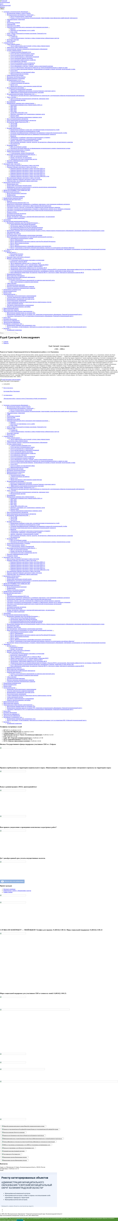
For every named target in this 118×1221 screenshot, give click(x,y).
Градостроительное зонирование (16, 300)
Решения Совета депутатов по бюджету (18, 257)
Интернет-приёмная (9, 889)
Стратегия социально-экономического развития (21, 288)
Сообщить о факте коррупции (16, 218)
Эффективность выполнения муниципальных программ (27, 92)
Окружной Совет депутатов (11, 164)
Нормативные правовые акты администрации (20, 103)
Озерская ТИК (11, 35)
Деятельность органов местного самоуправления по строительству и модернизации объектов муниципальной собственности (47, 95)
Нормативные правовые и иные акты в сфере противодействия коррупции (29, 205)
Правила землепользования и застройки (18, 306)
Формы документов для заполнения (21, 157)
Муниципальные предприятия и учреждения (20, 15)
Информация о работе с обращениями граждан (17, 890)
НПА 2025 (13, 106)
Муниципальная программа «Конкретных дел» (21, 94)
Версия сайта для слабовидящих (14, 881)
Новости (12, 28)
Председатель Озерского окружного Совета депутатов (23, 165)
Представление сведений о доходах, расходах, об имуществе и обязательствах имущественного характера (41, 142)
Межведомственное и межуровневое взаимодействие (26, 86)
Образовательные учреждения (16, 19)
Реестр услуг (14, 84)
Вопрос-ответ (7, 292)
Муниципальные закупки (17, 100)
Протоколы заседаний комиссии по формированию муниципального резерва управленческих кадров (40, 148)
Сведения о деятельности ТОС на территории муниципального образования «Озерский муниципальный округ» (40, 316)
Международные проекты (11, 309)
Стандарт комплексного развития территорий (20, 297)
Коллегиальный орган (9, 291)
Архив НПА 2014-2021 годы (18, 112)
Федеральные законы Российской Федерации (23, 226)
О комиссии (13, 36)
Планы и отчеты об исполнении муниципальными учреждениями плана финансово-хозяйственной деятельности (43, 18)
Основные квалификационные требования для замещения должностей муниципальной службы (38, 133)
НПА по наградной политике (19, 156)
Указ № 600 (13, 123)
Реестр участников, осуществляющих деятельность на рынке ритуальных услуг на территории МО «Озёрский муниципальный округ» (47, 327)
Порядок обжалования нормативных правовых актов (26, 117)
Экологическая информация (11, 322)
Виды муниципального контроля (16, 193)
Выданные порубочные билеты (16, 77)
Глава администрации (13, 44)
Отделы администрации (14, 50)
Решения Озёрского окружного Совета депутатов (21, 167)
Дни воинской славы (13, 232)
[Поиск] (17, 333)
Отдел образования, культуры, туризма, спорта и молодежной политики (31, 66)
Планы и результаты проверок (16, 196)
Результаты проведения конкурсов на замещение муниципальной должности (33, 134)
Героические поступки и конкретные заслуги (23, 159)
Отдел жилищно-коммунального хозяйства (23, 60)
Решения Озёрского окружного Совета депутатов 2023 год (27, 173)
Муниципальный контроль (11, 192)
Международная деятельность (16, 275)
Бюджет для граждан (16, 255)
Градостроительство (9, 294)
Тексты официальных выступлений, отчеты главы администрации (30, 46)
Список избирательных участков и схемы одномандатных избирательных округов (34, 38)
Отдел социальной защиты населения (21, 58)
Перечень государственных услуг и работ (22, 30)
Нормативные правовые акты (12, 289)
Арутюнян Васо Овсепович (11, 391)
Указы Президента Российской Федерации (23, 224)
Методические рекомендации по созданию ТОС (21, 313)
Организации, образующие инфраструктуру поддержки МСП (28, 268)
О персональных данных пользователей (22, 153)
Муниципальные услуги (14, 80)
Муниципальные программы (15, 87)
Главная (5, 341)
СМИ (8, 21)
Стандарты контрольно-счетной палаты (18, 188)
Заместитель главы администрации (17, 47)
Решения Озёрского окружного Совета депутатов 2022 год (27, 174)
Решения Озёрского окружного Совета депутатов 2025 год (27, 170)
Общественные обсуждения (15, 75)
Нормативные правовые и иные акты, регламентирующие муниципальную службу (35, 129)
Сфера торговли (11, 283)
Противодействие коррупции (12, 199)
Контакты (6, 328)
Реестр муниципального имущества (17, 119)
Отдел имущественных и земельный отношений (24, 56)
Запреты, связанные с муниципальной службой (24, 140)
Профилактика (11, 195)
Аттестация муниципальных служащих (18, 150)
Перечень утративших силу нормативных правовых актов (27, 114)
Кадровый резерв (12, 145)
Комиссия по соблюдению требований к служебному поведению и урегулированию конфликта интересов (38, 204)
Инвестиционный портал (10, 308)
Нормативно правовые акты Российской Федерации (22, 223)
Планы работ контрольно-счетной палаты (19, 185)
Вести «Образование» (16, 240)
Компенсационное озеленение (16, 78)
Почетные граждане (13, 39)
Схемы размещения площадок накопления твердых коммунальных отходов (29, 302)
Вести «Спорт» (14, 244)
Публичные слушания (13, 22)
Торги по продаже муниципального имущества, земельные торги (29, 98)
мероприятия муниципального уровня (21, 238)
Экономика (6, 250)
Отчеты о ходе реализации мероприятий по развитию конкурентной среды (32, 280)
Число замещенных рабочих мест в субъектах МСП (25, 263)
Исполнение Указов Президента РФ (17, 122)
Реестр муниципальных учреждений (21, 16)
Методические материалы (14, 215)
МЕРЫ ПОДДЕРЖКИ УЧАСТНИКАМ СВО (16, 190)
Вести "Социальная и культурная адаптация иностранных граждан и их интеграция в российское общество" (42, 247)
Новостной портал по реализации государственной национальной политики (29, 237)
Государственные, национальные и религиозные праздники (24, 235)
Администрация (8, 42)
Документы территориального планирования (20, 305)
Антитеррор (7, 219)
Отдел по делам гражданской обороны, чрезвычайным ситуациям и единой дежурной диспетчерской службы (42, 69)
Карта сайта (6, 317)
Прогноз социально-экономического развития (20, 286)
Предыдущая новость (8, 387)
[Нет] (24, 1220)
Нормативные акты (12, 184)
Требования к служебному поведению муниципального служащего (30, 137)
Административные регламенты (19, 83)
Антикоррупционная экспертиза (16, 213)
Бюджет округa (11, 252)
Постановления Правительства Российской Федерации (26, 227)
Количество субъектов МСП (18, 261)
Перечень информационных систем (17, 160)
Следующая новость (7, 395)
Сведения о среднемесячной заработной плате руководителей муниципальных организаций (34, 210)
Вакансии (13, 136)
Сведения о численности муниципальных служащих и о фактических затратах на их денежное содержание (38, 209)
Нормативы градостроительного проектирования (21, 296)
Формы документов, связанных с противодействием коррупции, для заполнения (31, 216)
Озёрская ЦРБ (11, 24)
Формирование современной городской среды (20, 299)
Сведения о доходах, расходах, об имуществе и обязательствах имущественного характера (33, 207)
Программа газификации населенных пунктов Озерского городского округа (32, 91)
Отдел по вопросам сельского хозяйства (22, 64)
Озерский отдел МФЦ (13, 25)
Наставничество (15, 143)
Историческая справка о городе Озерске (19, 13)
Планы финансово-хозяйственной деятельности (21, 277)
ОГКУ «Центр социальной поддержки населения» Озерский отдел (26, 33)
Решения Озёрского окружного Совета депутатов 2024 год (27, 171)
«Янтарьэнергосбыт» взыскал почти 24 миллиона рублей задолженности (25, 398)
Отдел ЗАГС (14, 70)
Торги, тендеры (11, 97)
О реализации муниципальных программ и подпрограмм (27, 260)
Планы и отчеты (12, 212)
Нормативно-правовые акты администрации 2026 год (26, 105)
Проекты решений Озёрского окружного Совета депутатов (24, 179)
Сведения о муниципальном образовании (15, 11)
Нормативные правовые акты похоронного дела (21, 325)
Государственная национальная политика (15, 221)
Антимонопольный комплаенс (16, 285)
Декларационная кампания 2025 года (18, 202)
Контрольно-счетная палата (11, 182)
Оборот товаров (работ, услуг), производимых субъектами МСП (29, 264)
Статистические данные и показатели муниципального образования (27, 49)
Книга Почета (11, 41)
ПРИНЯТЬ (20, 1220)
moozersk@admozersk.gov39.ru (13, 1170)
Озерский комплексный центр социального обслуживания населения (27, 27)
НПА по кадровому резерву (18, 146)
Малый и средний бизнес (14, 258)
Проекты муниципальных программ (21, 89)
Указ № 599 (13, 125)
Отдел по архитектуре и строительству (21, 55)
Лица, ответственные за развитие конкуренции (24, 282)
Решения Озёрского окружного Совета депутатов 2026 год (27, 168)
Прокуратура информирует (11, 320)
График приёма (7, 892)
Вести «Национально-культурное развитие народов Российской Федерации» (33, 241)
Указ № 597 (13, 126)
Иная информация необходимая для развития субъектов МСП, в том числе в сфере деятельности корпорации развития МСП (47, 272)
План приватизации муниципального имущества (21, 120)
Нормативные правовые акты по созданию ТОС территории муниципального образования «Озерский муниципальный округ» (44, 314)
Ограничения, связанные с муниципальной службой (25, 139)
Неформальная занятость (14, 274)
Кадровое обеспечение (13, 128)
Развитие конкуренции (13, 278)
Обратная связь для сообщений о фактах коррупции (22, 181)
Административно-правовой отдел (20, 52)
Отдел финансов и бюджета (18, 61)
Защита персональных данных (16, 151)
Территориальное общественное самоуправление (17, 311)
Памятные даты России (14, 233)
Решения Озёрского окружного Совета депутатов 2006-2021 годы (29, 176)
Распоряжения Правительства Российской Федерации (26, 229)
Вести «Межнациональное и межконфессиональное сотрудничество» (30, 246)
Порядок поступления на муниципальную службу (25, 131)
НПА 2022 (13, 111)
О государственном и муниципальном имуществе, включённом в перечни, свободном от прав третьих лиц (42, 271)
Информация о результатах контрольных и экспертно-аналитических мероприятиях (31, 187)
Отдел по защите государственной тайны (22, 72)
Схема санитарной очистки (15, 303)
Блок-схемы (13, 32)
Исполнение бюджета (16, 254)
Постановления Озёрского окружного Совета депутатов (23, 178)
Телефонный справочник (14, 330)
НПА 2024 (13, 108)
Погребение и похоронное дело (12, 323)
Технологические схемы (17, 81)
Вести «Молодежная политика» (19, 243)
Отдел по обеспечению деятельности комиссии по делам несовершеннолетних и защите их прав (38, 67)
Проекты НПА (14, 115)
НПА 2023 (13, 109)
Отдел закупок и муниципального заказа (22, 53)
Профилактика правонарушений (13, 198)
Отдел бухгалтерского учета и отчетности (22, 63)
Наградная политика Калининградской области (21, 154)
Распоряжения (11, 101)
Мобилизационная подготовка (19, 74)
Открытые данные (12, 162)
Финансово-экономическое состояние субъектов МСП (26, 266)
